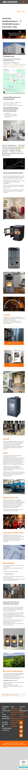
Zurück (19, 11)
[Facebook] (21, 723)
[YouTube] (21, 727)
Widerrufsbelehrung (17, 720)
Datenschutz (18, 744)
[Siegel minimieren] (26, 760)
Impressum (10, 744)
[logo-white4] (10, 2)
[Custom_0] (21, 735)
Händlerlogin (23, 716)
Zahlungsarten (15, 712)
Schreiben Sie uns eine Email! (11, 695)
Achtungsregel (15, 722)
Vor (23, 11)
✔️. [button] (10, 155)
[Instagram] (21, 731)
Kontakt (24, 744)
